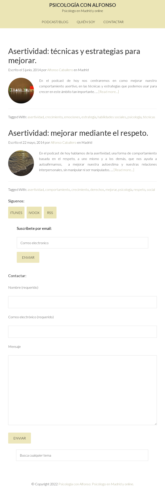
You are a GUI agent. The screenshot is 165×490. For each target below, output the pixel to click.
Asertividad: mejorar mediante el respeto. (78, 132)
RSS (50, 213)
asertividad (36, 117)
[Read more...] (108, 92)
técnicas (149, 117)
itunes (16, 213)
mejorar (111, 189)
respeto (139, 189)
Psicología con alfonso (82, 5)
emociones (72, 117)
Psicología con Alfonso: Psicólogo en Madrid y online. (96, 484)
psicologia (134, 117)
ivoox (34, 213)
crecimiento (54, 117)
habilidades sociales (112, 117)
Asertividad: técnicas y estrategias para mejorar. (74, 55)
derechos (97, 189)
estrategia (88, 117)
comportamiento (57, 189)
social (151, 189)
